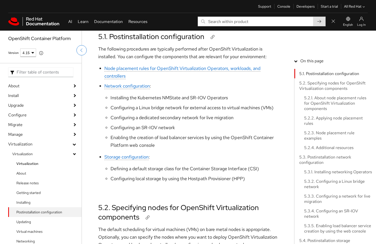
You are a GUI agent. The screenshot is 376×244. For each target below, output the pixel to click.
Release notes (27, 183)
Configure (17, 115)
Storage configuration (126, 157)
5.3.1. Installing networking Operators (338, 172)
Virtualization (20, 144)
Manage (15, 134)
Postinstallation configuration (39, 212)
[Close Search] (333, 21)
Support (264, 6)
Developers (305, 6)
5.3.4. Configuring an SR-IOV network (331, 213)
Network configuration (127, 86)
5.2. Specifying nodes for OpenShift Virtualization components (178, 212)
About (13, 86)
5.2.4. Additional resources (328, 147)
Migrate (15, 124)
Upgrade (16, 105)
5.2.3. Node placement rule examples (329, 135)
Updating (23, 221)
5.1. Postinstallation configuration (151, 36)
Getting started (28, 192)
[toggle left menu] (81, 50)
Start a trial (329, 6)
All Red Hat (352, 6)
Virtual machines (29, 231)
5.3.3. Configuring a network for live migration (337, 198)
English (348, 25)
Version (13, 53)
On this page (312, 61)
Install (13, 95)
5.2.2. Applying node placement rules (333, 120)
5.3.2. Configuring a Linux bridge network (334, 184)
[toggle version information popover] (41, 53)
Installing (23, 202)
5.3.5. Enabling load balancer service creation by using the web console (337, 228)
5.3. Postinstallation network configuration (325, 159)
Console (283, 6)
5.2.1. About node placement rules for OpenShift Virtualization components (335, 103)
